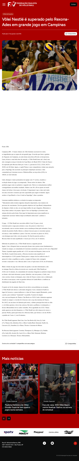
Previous (4, 418)
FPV (22, 3)
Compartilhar (72, 34)
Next (9, 418)
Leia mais (20, 389)
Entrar (73, 4)
